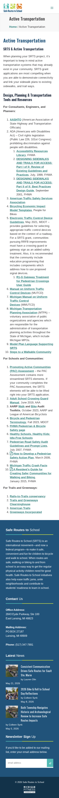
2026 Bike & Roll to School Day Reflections (35, 691)
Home (13, 26)
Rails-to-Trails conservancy (27, 496)
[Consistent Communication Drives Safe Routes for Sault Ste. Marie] (12, 671)
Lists (43, 445)
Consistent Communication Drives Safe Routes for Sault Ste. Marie (36, 670)
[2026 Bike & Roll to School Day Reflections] (12, 693)
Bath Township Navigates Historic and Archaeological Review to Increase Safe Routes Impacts (36, 713)
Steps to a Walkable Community (30, 352)
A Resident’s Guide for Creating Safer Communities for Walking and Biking (30, 473)
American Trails (20, 508)
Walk (21, 406)
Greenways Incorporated (26, 512)
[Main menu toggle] (52, 7)
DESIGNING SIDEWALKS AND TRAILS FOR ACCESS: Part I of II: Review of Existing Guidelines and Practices (34, 167)
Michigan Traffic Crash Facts (28, 465)
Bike (34, 406)
